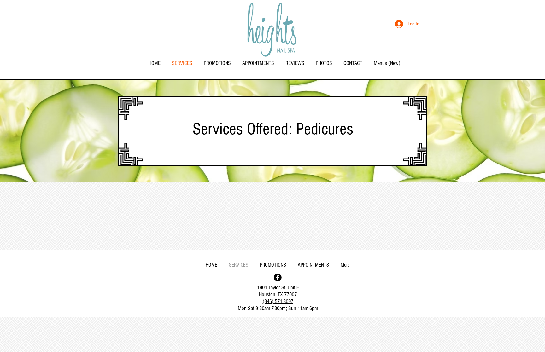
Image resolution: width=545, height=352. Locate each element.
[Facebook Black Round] (278, 277)
